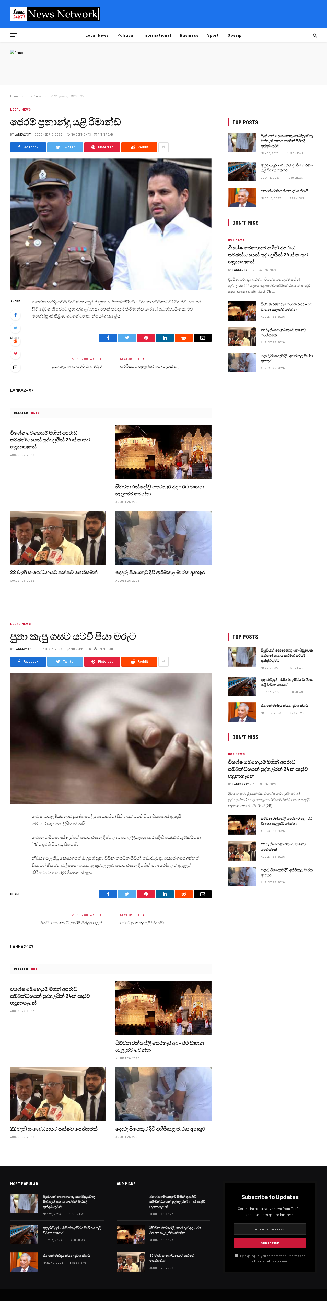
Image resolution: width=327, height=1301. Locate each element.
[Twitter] (15, 328)
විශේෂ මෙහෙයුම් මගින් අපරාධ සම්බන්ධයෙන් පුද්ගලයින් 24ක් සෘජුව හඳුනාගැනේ (50, 439)
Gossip (234, 35)
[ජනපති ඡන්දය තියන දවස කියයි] (242, 197)
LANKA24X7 (23, 134)
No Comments (81, 134)
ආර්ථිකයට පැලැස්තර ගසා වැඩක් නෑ (149, 366)
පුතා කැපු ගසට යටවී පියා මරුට (77, 366)
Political (126, 35)
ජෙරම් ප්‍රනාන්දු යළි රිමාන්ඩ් (142, 922)
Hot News (236, 239)
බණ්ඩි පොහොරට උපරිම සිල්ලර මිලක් (71, 922)
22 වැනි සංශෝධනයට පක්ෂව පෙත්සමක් (54, 572)
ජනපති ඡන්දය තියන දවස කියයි (284, 191)
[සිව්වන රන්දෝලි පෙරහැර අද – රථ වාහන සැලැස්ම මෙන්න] (163, 452)
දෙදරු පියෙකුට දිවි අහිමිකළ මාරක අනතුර (160, 572)
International (157, 35)
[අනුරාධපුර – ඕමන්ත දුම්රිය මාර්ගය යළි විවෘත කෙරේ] (242, 171)
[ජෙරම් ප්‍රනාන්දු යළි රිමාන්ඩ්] (111, 224)
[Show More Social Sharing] (163, 147)
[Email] (15, 367)
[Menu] (13, 35)
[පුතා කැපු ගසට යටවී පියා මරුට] (111, 738)
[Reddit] (15, 341)
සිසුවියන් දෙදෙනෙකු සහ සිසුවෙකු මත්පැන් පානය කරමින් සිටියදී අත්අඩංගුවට (287, 140)
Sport (213, 35)
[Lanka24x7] (55, 14)
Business (189, 35)
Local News (97, 35)
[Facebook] (15, 315)
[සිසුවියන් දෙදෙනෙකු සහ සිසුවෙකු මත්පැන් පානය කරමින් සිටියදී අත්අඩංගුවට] (242, 142)
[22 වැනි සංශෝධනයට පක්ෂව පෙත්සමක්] (58, 538)
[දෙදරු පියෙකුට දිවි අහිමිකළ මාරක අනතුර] (163, 538)
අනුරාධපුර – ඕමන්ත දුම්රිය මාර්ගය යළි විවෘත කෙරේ (287, 167)
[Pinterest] (15, 354)
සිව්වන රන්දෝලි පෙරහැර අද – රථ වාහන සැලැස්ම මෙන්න (159, 489)
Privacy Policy (264, 1261)
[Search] (314, 35)
